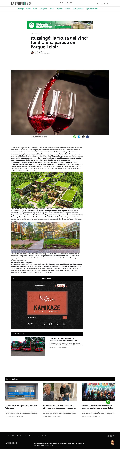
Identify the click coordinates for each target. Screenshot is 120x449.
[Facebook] (87, 136)
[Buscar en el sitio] (98, 3)
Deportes (60, 9)
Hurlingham (43, 9)
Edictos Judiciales (78, 9)
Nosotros (8, 435)
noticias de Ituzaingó (37, 34)
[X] (83, 136)
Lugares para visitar (92, 9)
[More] (101, 9)
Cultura (52, 9)
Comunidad (32, 435)
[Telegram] (79, 136)
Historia (67, 9)
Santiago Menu (40, 52)
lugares (38, 435)
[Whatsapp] (74, 136)
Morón (28, 9)
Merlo (35, 9)
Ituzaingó (21, 9)
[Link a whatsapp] (108, 401)
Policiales (44, 435)
